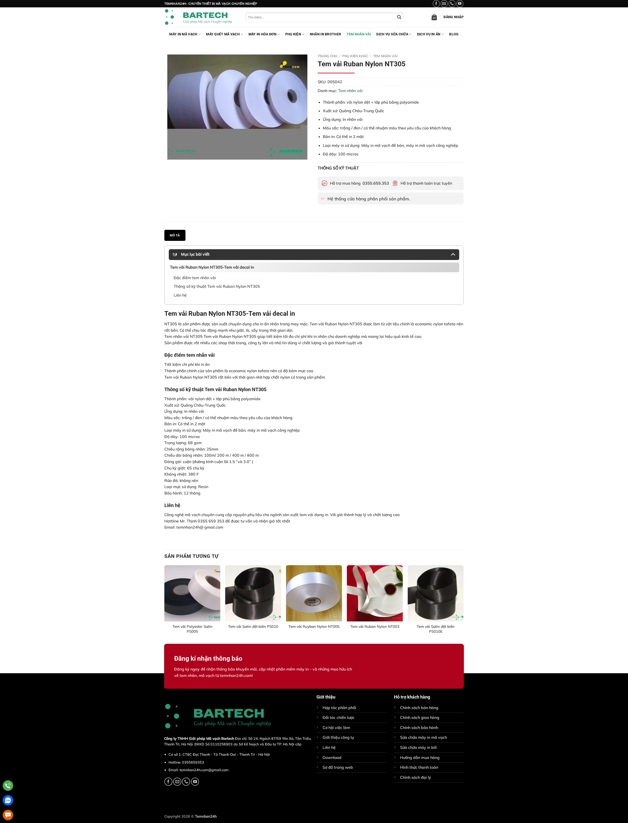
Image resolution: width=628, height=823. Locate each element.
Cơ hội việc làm (336, 727)
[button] (434, 17)
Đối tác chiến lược (338, 717)
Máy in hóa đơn (262, 34)
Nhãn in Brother (325, 34)
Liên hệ (329, 747)
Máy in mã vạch (183, 34)
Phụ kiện (293, 34)
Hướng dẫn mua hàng (420, 757)
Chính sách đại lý (415, 777)
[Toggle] (322, 199)
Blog (453, 34)
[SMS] (7, 815)
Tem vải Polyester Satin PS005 (192, 628)
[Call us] (452, 3)
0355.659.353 (376, 183)
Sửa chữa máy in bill (418, 747)
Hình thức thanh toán (419, 767)
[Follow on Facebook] (436, 3)
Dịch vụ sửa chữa (392, 34)
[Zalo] (7, 800)
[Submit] (399, 17)
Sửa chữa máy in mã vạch (423, 737)
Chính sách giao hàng (419, 717)
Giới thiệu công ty (338, 737)
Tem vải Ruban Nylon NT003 (374, 626)
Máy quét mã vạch (223, 34)
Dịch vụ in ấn (429, 34)
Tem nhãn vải (359, 34)
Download (332, 757)
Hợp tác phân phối (339, 707)
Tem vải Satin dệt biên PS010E (436, 628)
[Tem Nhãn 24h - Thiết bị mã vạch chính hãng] (201, 17)
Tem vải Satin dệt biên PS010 (253, 626)
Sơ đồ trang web (338, 767)
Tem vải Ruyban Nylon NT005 (314, 626)
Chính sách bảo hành (419, 727)
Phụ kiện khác (355, 56)
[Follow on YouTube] (459, 3)
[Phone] (7, 785)
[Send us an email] (444, 3)
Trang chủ (327, 56)
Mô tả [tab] (175, 235)
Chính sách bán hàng (419, 707)
